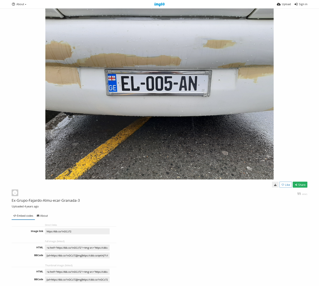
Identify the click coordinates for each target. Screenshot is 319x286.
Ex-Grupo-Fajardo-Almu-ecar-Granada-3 (46, 200)
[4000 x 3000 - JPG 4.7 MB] (275, 185)
